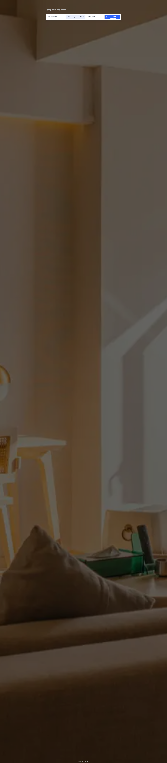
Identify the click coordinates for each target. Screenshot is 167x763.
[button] (137, 2)
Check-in (69, 16)
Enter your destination (52, 16)
